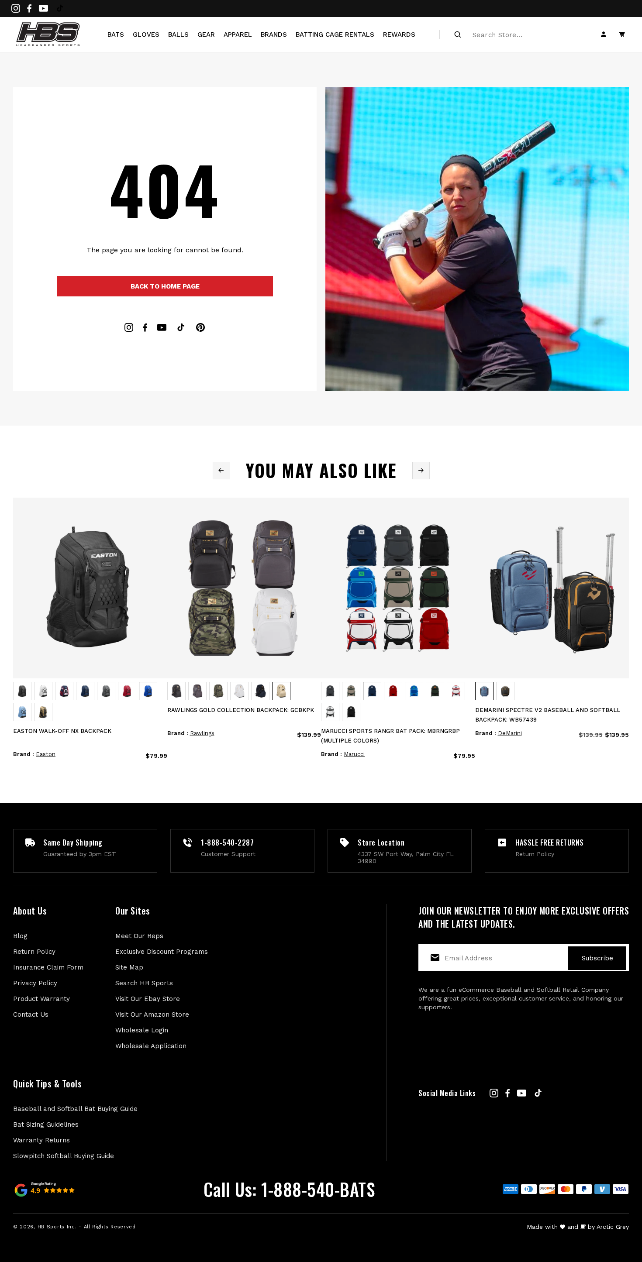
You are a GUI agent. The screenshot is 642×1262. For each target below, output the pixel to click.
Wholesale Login (141, 1030)
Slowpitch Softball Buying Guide (63, 1156)
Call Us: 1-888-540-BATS (289, 1189)
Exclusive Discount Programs (161, 952)
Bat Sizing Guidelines (46, 1124)
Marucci (354, 754)
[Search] (457, 34)
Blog (20, 936)
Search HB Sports (144, 983)
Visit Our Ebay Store (147, 999)
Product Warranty (41, 999)
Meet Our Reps (139, 936)
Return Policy (34, 952)
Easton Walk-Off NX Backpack (62, 731)
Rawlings (202, 733)
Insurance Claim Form (48, 967)
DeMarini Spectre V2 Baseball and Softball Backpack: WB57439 (547, 715)
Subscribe (597, 958)
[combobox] (520, 34)
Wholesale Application (150, 1046)
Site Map (129, 967)
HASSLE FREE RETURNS (549, 842)
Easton (45, 754)
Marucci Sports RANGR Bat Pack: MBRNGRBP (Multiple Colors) (390, 736)
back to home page (165, 286)
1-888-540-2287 (227, 842)
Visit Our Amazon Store (152, 1014)
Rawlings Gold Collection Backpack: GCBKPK (240, 710)
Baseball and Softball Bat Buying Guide (75, 1109)
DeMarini (510, 733)
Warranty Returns (41, 1140)
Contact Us (30, 1014)
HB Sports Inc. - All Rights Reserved (87, 1227)
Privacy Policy (35, 983)
